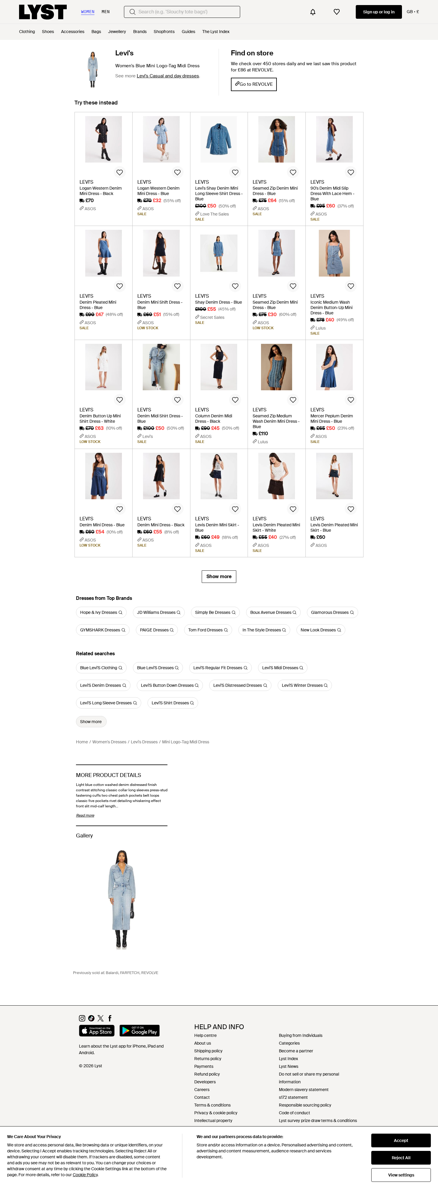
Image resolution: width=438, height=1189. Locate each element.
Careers (201, 1089)
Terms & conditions (212, 1105)
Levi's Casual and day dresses (168, 76)
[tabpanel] (219, 347)
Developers (205, 1082)
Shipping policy (208, 1051)
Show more (219, 576)
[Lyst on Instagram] (82, 1020)
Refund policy (207, 1074)
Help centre (205, 1035)
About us (202, 1043)
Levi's (124, 53)
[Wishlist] (337, 12)
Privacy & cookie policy (215, 1112)
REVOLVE (149, 972)
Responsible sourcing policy (305, 1105)
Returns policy (207, 1058)
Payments (203, 1066)
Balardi (112, 972)
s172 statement (293, 1097)
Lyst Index (288, 1058)
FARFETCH (129, 972)
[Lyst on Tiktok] (91, 1020)
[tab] (96, 105)
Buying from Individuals (300, 1035)
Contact (202, 1097)
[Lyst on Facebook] (110, 1020)
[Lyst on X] (100, 1020)
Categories (289, 1043)
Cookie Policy (85, 1174)
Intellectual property (213, 1120)
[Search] (132, 11)
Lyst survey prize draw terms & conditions (318, 1120)
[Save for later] (120, 172)
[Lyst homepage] (43, 12)
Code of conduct (294, 1112)
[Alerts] (313, 12)
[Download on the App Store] (97, 1031)
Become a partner (296, 1051)
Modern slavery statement (304, 1089)
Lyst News (288, 1066)
